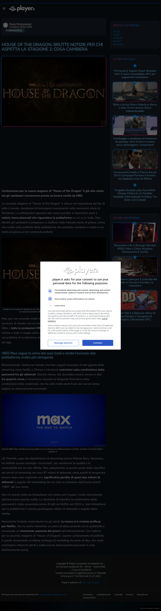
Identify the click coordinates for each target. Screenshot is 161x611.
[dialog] (80, 306)
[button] (80, 305)
